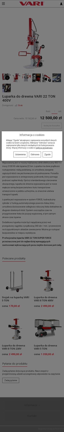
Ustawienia (20, 154)
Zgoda (47, 154)
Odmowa (35, 154)
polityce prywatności (44, 148)
